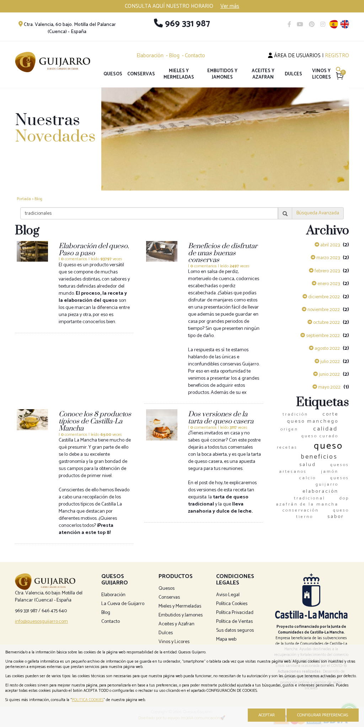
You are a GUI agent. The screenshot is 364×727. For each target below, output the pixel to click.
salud (307, 465)
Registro (337, 55)
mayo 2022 (329, 387)
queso (328, 446)
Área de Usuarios (297, 55)
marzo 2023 (327, 258)
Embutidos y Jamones (222, 74)
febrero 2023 (327, 271)
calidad (325, 429)
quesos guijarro (332, 481)
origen (289, 429)
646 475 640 (54, 611)
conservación (301, 510)
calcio (307, 478)
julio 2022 (329, 361)
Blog (174, 55)
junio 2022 (329, 374)
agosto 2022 (327, 348)
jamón (329, 471)
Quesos (112, 74)
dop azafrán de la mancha (312, 501)
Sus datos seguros (235, 630)
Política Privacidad (234, 613)
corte (330, 414)
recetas (287, 447)
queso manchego (312, 421)
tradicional (309, 498)
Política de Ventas (234, 622)
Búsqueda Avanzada (317, 213)
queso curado (319, 436)
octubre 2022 (326, 322)
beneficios (319, 456)
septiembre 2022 (322, 336)
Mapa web (226, 639)
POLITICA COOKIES (87, 700)
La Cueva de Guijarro (122, 604)
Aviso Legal (228, 595)
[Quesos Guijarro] (52, 62)
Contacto (195, 55)
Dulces (293, 74)
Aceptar (266, 715)
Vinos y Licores (321, 74)
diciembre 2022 (323, 297)
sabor (335, 517)
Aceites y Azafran (263, 74)
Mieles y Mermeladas (179, 74)
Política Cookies (231, 604)
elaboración (320, 491)
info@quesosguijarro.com (41, 622)
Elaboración (150, 55)
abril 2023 (329, 245)
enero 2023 (328, 284)
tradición (295, 414)
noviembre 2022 (323, 310)
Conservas (141, 74)
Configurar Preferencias (322, 715)
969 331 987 (186, 23)
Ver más (229, 6)
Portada (24, 199)
